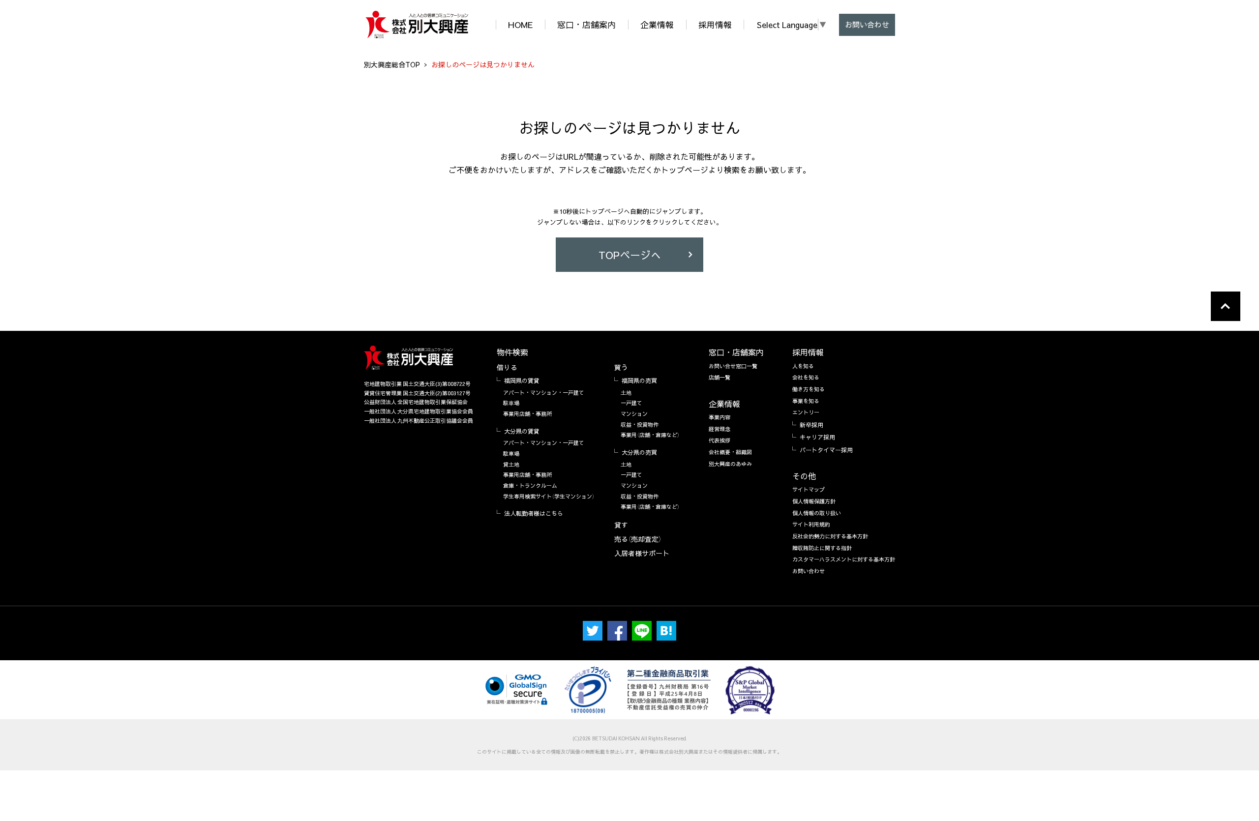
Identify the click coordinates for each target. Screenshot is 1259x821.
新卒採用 (811, 424)
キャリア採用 (817, 437)
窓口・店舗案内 (586, 24)
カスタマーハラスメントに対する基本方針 (843, 559)
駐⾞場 (511, 403)
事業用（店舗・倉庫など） (650, 435)
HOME (520, 24)
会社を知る (805, 377)
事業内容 (719, 417)
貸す (621, 524)
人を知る (803, 366)
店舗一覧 (719, 377)
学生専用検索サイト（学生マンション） (549, 496)
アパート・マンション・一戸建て (543, 392)
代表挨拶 (719, 440)
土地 (626, 392)
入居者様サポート (641, 553)
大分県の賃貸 (522, 431)
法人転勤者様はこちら (533, 513)
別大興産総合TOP (392, 64)
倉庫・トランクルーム (530, 485)
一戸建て (631, 403)
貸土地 (511, 464)
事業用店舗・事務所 (527, 414)
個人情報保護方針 (814, 501)
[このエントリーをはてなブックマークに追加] (666, 631)
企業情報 (657, 24)
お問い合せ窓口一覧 (733, 366)
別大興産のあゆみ (730, 464)
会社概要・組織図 (730, 452)
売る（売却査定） (637, 539)
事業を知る (805, 401)
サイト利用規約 (811, 524)
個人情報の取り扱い (816, 513)
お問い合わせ (867, 24)
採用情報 (715, 24)
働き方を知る (808, 389)
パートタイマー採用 (826, 449)
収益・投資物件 (640, 424)
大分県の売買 (639, 452)
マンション (634, 414)
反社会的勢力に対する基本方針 (830, 536)
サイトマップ (808, 489)
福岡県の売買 (639, 380)
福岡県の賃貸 (522, 380)
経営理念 (719, 429)
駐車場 (511, 453)
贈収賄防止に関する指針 (822, 548)
